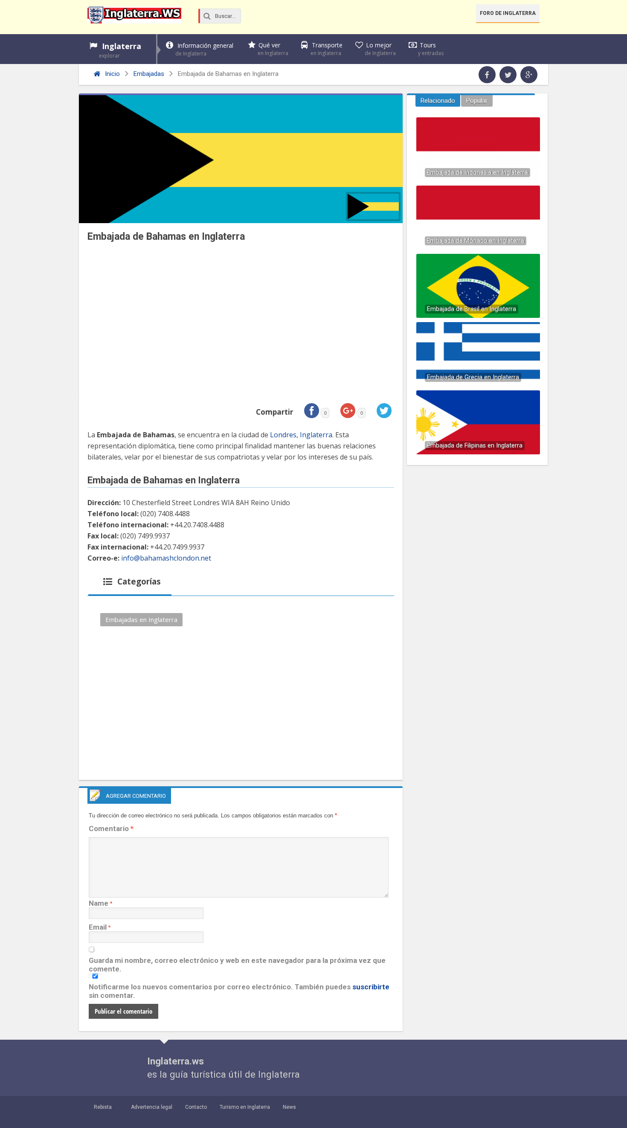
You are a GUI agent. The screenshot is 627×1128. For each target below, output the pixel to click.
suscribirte (370, 987)
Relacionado (438, 101)
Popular (477, 101)
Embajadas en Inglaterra (141, 619)
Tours (431, 49)
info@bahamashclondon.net (166, 558)
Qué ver (273, 49)
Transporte (327, 49)
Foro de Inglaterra (508, 13)
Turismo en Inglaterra (245, 1107)
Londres (283, 434)
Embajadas (149, 74)
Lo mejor (380, 49)
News (289, 1107)
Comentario (111, 828)
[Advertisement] (241, 319)
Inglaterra (120, 50)
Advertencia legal (151, 1107)
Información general (204, 49)
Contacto (196, 1107)
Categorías (138, 581)
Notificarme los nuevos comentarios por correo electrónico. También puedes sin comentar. (239, 991)
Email (98, 927)
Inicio (111, 74)
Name (98, 903)
